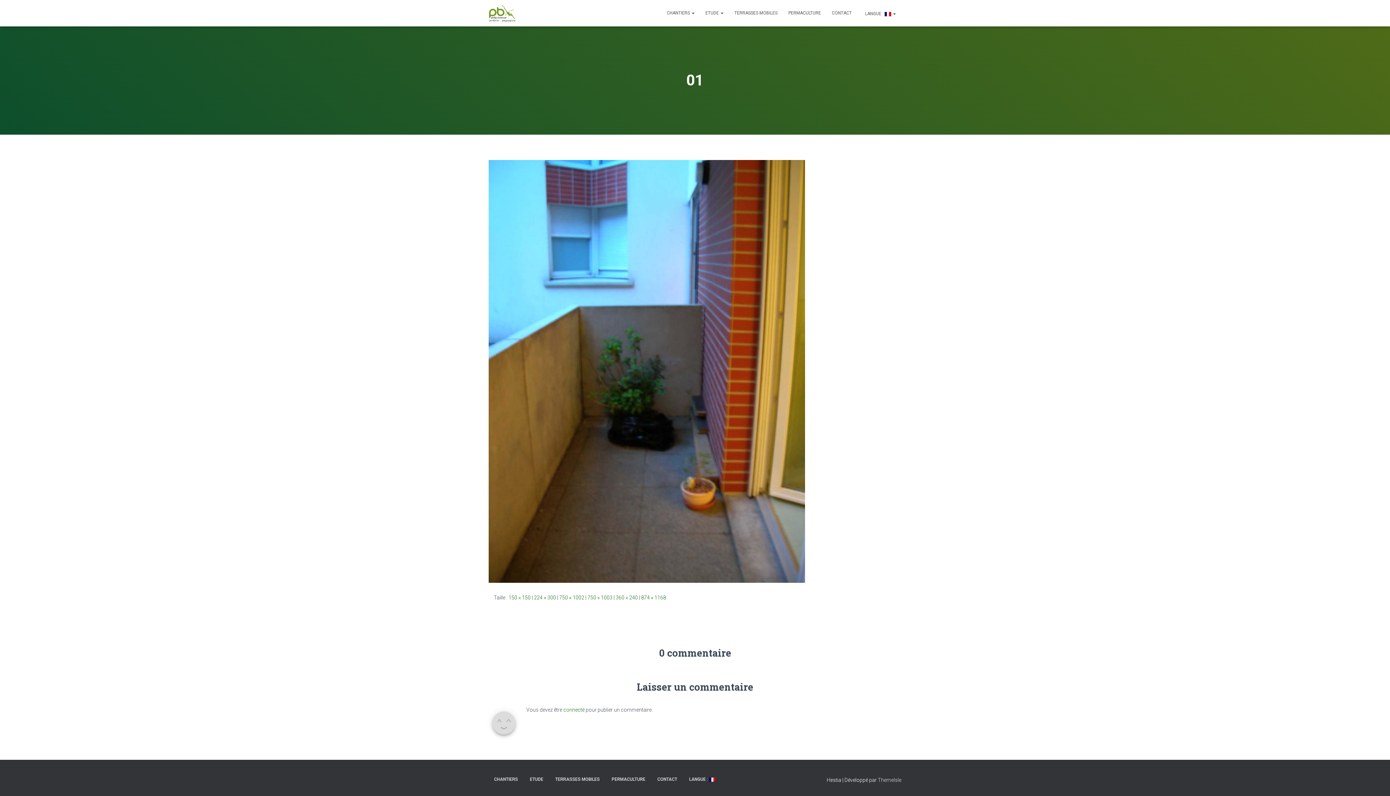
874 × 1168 (653, 598)
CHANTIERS (679, 13)
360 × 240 (627, 598)
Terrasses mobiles (756, 13)
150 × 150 (520, 598)
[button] (693, 13)
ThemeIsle (889, 780)
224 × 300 (545, 598)
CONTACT (842, 13)
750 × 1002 (571, 598)
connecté (574, 710)
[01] (647, 371)
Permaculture (804, 13)
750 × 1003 (599, 598)
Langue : (874, 13)
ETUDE (712, 13)
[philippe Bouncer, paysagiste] (502, 13)
